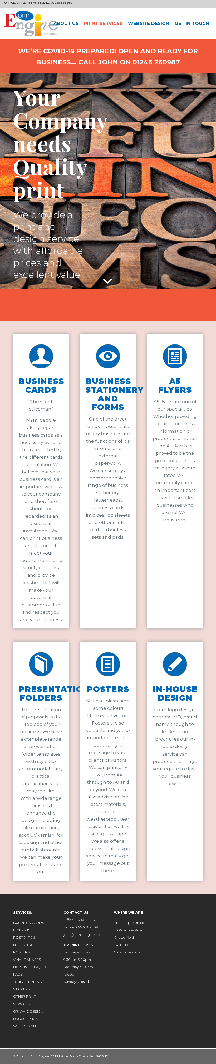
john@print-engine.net (82, 935)
